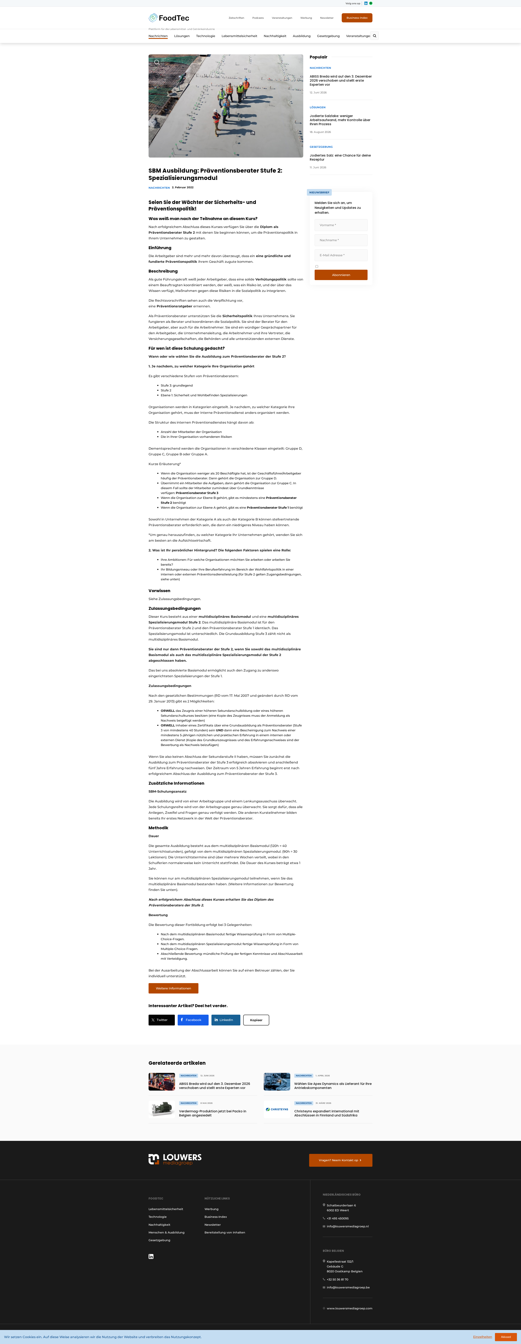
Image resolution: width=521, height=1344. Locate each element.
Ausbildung (302, 36)
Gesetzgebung (328, 36)
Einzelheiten (482, 1337)
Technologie (205, 36)
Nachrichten (158, 36)
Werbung (306, 17)
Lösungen (182, 36)
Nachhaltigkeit (275, 36)
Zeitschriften (236, 17)
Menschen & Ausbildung (167, 1232)
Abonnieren (341, 275)
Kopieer (256, 1020)
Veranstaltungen (282, 17)
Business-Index (357, 17)
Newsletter (327, 17)
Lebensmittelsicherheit (239, 36)
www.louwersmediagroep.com (349, 1308)
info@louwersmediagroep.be (348, 1287)
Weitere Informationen (173, 988)
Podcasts (258, 17)
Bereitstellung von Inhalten (225, 1232)
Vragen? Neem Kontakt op (338, 1160)
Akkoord (506, 1337)
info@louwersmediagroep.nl (348, 1226)
